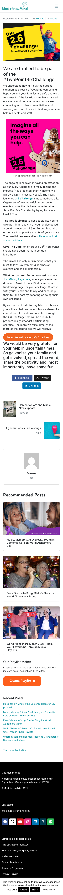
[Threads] (43, 821)
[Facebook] (5, 821)
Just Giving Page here (16, 279)
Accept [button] (23, 889)
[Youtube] (20, 821)
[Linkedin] (35, 821)
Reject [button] (35, 889)
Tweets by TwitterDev (14, 750)
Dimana (40, 18)
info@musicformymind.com (16, 811)
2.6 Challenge (24, 198)
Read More (48, 889)
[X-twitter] (12, 821)
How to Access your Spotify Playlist (19, 850)
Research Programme (12, 868)
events (53, 18)
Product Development (12, 862)
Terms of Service (10, 874)
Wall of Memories (10, 856)
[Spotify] (50, 821)
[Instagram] (27, 821)
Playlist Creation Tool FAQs (15, 844)
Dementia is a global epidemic (16, 839)
